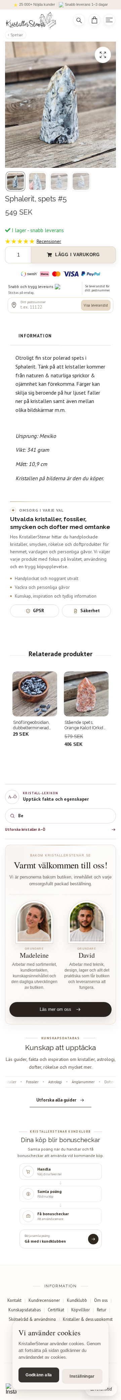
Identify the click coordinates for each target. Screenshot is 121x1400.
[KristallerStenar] (34, 20)
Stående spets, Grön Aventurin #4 (84, 725)
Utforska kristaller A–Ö (25, 829)
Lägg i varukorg (77, 254)
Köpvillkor (80, 1309)
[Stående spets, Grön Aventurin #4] (86, 693)
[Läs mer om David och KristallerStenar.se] (87, 922)
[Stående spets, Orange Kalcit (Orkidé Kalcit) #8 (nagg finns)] (34, 693)
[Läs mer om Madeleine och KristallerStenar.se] (34, 922)
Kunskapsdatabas (24, 1309)
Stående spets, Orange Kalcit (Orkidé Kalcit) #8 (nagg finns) (34, 725)
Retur (101, 1309)
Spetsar (16, 34)
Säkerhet (90, 610)
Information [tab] (35, 336)
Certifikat (56, 1309)
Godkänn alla (39, 1375)
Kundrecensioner (44, 1300)
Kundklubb (77, 1300)
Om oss (101, 1300)
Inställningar (82, 1376)
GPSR (38, 610)
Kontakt (14, 1300)
